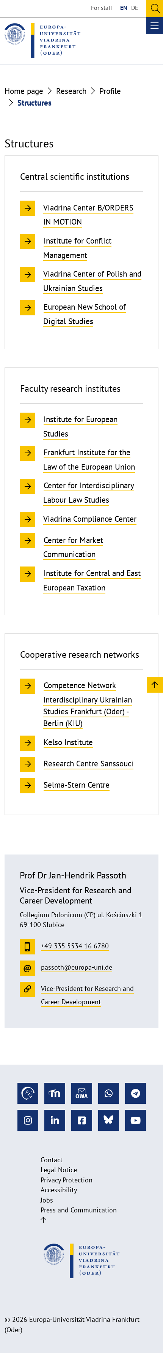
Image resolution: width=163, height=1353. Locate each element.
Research (71, 91)
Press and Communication (79, 1210)
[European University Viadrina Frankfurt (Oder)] (42, 40)
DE (134, 7)
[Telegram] (135, 1093)
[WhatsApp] (108, 1093)
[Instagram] (27, 1120)
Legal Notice (59, 1169)
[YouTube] (135, 1120)
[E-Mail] (81, 1093)
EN (123, 7)
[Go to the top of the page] (43, 1219)
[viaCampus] (27, 1093)
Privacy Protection (66, 1180)
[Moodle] (54, 1093)
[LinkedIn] (54, 1120)
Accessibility (59, 1189)
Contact (52, 1159)
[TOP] (155, 684)
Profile (110, 91)
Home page (24, 91)
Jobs (47, 1200)
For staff (101, 7)
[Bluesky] (108, 1120)
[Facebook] (81, 1120)
